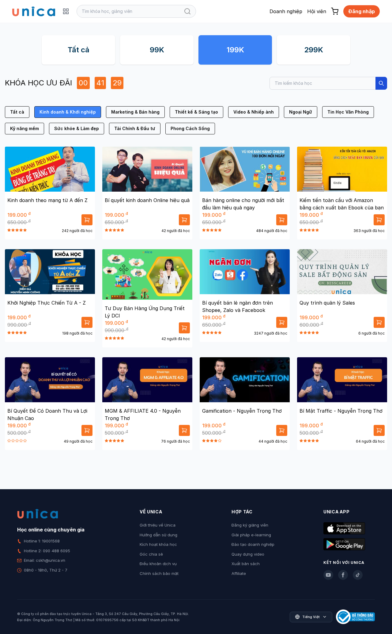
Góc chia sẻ (151, 554)
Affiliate (239, 573)
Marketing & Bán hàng (135, 111)
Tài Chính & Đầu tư (134, 128)
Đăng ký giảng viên (250, 525)
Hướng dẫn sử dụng (158, 534)
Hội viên (316, 11)
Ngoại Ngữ (300, 111)
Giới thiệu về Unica (157, 525)
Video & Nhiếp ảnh (253, 111)
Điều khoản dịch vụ (158, 563)
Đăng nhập (361, 11)
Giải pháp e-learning (251, 534)
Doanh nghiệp (286, 11)
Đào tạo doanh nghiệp (253, 544)
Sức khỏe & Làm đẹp (76, 128)
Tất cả (78, 49)
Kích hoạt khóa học (158, 544)
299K (313, 49)
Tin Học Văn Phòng (348, 111)
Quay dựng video (248, 554)
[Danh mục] (66, 11)
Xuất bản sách (246, 563)
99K (157, 49)
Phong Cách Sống (190, 128)
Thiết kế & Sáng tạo (196, 111)
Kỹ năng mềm (24, 128)
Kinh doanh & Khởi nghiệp (68, 111)
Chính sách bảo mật (159, 573)
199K (235, 49)
